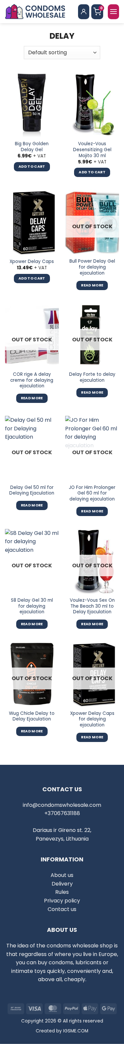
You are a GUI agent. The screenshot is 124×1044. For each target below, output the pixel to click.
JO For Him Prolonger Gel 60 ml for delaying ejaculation (92, 493)
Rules (62, 892)
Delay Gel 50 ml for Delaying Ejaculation (31, 490)
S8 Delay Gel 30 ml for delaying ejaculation (32, 606)
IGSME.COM (75, 1031)
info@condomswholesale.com (62, 805)
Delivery (62, 884)
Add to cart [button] (32, 166)
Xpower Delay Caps (32, 262)
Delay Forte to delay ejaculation (92, 377)
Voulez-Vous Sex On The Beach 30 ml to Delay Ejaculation (92, 606)
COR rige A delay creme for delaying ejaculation (31, 380)
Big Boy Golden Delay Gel (32, 146)
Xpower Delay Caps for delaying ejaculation (92, 719)
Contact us (62, 909)
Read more (92, 285)
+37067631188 (62, 813)
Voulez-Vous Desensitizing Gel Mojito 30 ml (92, 149)
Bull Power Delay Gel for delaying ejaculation (92, 267)
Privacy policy (62, 900)
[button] (113, 12)
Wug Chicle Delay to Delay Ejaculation (32, 716)
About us (62, 875)
